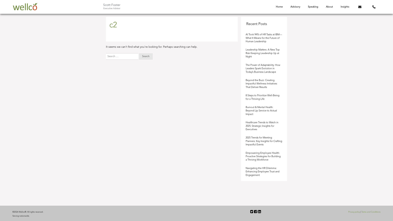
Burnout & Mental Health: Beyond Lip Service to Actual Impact (261, 111)
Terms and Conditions (371, 212)
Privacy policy (354, 212)
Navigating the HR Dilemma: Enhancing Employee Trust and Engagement (262, 171)
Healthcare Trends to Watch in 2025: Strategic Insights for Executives (262, 126)
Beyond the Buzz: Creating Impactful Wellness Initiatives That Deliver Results (261, 84)
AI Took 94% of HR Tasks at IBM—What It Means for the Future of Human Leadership (264, 38)
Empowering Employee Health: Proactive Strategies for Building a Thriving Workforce (263, 156)
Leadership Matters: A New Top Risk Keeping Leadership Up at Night (263, 53)
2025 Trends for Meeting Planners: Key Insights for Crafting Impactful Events (264, 141)
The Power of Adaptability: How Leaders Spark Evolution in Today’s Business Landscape (263, 68)
